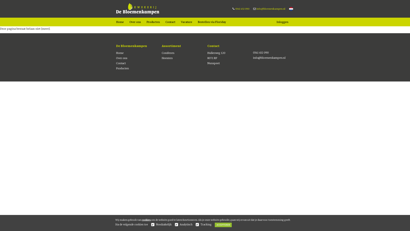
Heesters (167, 58)
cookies (146, 219)
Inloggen (282, 22)
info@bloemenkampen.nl (270, 8)
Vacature (186, 22)
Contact (170, 22)
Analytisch (186, 224)
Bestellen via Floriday (212, 22)
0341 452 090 (242, 8)
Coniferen (168, 53)
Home (120, 22)
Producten (153, 22)
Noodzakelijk (164, 224)
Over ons (135, 22)
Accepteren (223, 225)
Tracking (206, 224)
